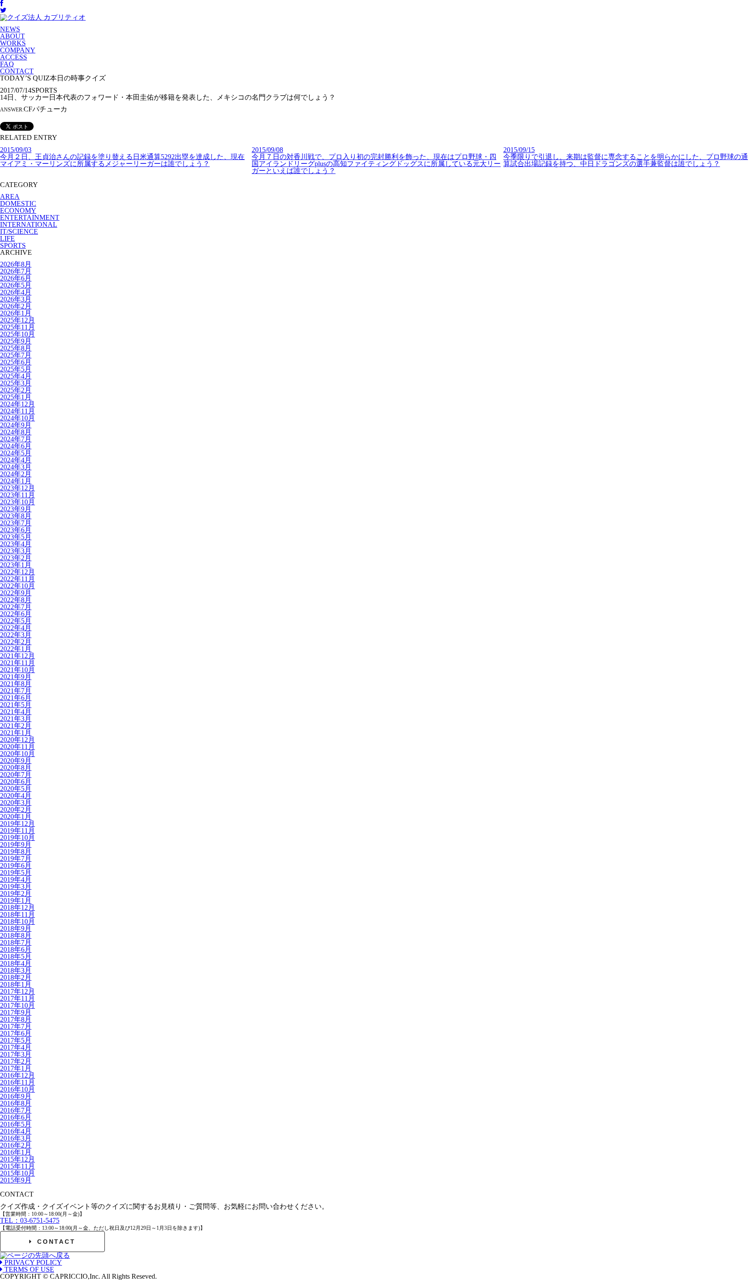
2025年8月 (15, 348)
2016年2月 (15, 1145)
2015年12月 (17, 1159)
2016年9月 (15, 1096)
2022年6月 (15, 613)
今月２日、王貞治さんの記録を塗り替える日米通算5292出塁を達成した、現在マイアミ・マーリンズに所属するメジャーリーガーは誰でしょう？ (122, 156)
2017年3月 (15, 1054)
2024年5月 (15, 453)
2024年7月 (15, 439)
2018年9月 (15, 928)
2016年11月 (17, 1082)
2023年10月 (17, 502)
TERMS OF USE (28, 1269)
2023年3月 (15, 551)
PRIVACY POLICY (32, 1262)
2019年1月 (15, 900)
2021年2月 (15, 725)
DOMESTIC (18, 203)
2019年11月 (17, 830)
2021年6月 (15, 697)
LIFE (7, 238)
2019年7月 (15, 858)
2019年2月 (15, 893)
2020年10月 (17, 753)
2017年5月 (15, 1040)
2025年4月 (15, 376)
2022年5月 (15, 620)
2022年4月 (15, 627)
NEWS (10, 29)
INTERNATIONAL (28, 224)
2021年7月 (15, 690)
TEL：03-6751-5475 (29, 1220)
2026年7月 (15, 271)
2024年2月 (15, 474)
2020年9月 (15, 760)
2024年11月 (17, 411)
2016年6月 (15, 1117)
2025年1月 (15, 397)
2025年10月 (17, 334)
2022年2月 (15, 641)
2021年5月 (15, 704)
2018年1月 (15, 984)
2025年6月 (15, 362)
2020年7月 (15, 774)
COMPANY (17, 50)
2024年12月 (17, 404)
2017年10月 (17, 1005)
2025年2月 (15, 390)
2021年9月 (15, 676)
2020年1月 (15, 816)
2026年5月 (15, 285)
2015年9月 (15, 1180)
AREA (10, 196)
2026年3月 (15, 299)
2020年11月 (17, 746)
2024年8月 (15, 432)
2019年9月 (15, 844)
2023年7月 (15, 523)
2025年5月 (15, 369)
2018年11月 (17, 914)
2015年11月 (17, 1166)
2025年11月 (17, 327)
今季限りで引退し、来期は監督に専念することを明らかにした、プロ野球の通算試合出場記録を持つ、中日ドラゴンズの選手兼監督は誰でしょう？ (625, 156)
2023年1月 (15, 565)
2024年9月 (15, 425)
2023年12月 (17, 488)
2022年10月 (17, 586)
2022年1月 (15, 648)
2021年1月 (15, 732)
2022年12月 (17, 572)
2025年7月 (15, 355)
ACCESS (13, 57)
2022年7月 (15, 607)
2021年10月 (17, 669)
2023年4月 (15, 544)
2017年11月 (17, 998)
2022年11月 (17, 579)
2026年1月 (15, 313)
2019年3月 (15, 886)
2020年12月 (17, 739)
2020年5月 (15, 788)
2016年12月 (17, 1075)
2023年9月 (15, 509)
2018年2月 (15, 977)
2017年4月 (15, 1047)
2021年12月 (17, 655)
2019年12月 (17, 823)
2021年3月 (15, 718)
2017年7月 (15, 1026)
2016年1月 (15, 1152)
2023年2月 (15, 558)
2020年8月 (15, 767)
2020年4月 (15, 795)
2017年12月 (17, 991)
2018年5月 (15, 956)
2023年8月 (15, 516)
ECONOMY (18, 210)
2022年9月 (15, 593)
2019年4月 (15, 879)
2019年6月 (15, 865)
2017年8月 (15, 1019)
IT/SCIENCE (19, 231)
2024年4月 (15, 460)
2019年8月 (15, 851)
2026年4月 (15, 292)
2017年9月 (15, 1012)
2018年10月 (17, 921)
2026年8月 (15, 264)
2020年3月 (15, 802)
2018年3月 (15, 970)
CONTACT (17, 71)
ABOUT (12, 36)
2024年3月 (15, 467)
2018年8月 (15, 935)
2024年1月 (15, 481)
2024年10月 (17, 418)
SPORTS (13, 245)
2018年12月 (17, 907)
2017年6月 (15, 1033)
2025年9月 (15, 341)
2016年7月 (15, 1110)
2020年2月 (15, 809)
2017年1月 (15, 1068)
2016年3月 (15, 1138)
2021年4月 (15, 711)
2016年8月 (15, 1103)
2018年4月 (15, 963)
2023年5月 (15, 537)
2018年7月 (15, 942)
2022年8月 (15, 600)
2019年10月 (17, 837)
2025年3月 (15, 383)
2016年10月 (17, 1089)
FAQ (7, 64)
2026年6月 (15, 278)
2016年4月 (15, 1131)
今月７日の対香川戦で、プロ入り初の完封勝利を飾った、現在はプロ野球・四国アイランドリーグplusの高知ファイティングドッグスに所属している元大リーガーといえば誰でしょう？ (376, 160)
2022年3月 (15, 634)
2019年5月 (15, 872)
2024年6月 (15, 446)
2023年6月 (15, 530)
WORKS (13, 43)
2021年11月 (17, 662)
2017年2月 (15, 1061)
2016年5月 (15, 1124)
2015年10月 (17, 1173)
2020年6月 (15, 781)
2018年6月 (15, 949)
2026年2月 (15, 306)
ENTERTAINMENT (29, 217)
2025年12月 (17, 320)
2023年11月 (17, 495)
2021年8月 (15, 683)
